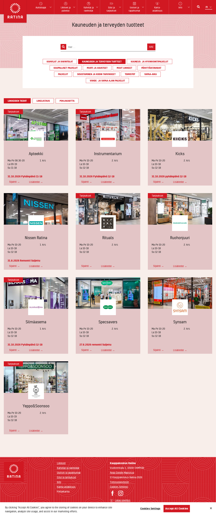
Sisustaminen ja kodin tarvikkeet (96, 74)
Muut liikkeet (124, 67)
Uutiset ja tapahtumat (68, 472)
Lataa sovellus (122, 500)
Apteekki (36, 153)
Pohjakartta (67, 100)
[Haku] (198, 7)
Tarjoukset (13, 111)
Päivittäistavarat (151, 67)
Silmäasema (36, 321)
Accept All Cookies (176, 508)
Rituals (108, 237)
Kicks (180, 153)
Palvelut (63, 74)
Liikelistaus (43, 100)
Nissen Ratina (36, 237)
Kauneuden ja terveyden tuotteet (102, 61)
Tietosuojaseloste (119, 482)
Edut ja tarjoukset (66, 477)
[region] (108, 508)
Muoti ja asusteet (97, 67)
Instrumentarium (108, 153)
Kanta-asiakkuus (66, 486)
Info (59, 482)
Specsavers (108, 321)
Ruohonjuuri (180, 237)
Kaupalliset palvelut (66, 67)
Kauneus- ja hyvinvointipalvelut (149, 61)
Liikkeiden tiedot (17, 100)
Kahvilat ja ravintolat (60, 61)
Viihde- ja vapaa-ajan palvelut (107, 80)
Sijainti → (14, 181)
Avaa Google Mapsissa (122, 472)
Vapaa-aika (150, 74)
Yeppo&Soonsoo (36, 405)
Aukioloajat (41, 7)
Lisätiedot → (36, 181)
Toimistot (130, 74)
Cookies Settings (119, 486)
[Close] (210, 508)
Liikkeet (61, 463)
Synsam (180, 321)
